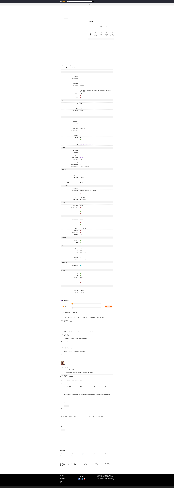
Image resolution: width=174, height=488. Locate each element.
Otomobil (100, 4)
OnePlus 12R (85, 464)
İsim (61, 422)
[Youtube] (84, 479)
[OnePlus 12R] (87, 458)
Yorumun (62, 408)
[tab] (62, 65)
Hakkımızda (62, 475)
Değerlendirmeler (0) (68, 65)
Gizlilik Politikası (62, 478)
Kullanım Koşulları (63, 479)
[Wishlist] (109, 1)
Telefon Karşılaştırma (63, 482)
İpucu (85, 4)
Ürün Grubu (93, 65)
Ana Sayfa (61, 18)
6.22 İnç (81, 74)
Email (62, 426)
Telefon (63, 4)
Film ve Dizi (95, 4)
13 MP (80, 150)
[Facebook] (79, 479)
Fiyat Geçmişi (75, 65)
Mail (112, 486)
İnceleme (73, 4)
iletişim (61, 481)
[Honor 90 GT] (76, 458)
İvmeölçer (81, 144)
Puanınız (62, 405)
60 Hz (80, 76)
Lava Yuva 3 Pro (108, 464)
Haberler (68, 4)
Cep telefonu (66, 18)
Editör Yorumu (88, 65)
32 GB (80, 135)
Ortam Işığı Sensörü (86, 144)
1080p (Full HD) (82, 157)
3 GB (80, 133)
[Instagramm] (82, 479)
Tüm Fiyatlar (81, 65)
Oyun (90, 4)
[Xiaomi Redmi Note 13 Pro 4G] (64, 458)
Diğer (106, 4)
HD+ (80, 78)
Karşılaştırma (80, 4)
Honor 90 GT (74, 464)
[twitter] (81, 479)
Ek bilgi (62, 65)
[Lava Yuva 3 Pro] (109, 458)
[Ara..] (93, 1)
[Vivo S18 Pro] (98, 458)
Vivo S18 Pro (96, 464)
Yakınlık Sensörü (91, 144)
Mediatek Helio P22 (82, 119)
